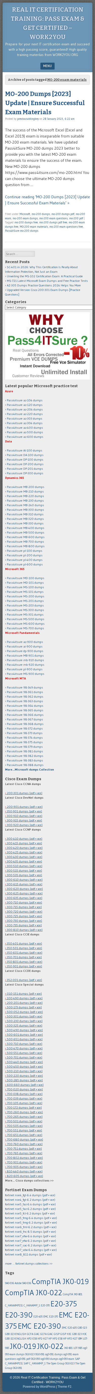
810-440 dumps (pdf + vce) (25, 1171)
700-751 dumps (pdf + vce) (24, 1148)
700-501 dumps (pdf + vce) (24, 1121)
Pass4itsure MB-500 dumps (25, 532)
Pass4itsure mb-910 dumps (25, 660)
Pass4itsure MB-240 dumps (25, 505)
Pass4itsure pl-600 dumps (25, 564)
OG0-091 (39, 1354)
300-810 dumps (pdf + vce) (25, 930)
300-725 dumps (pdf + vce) (24, 916)
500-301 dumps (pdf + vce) (24, 1016)
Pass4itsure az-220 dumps (25, 414)
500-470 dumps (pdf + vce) (25, 1048)
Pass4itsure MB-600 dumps (26, 537)
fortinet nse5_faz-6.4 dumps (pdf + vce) (30, 1204)
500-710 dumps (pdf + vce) (24, 1044)
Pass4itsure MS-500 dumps (25, 619)
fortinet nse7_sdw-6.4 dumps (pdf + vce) (31, 1250)
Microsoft (25, 214)
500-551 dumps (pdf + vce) (24, 1053)
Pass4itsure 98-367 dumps (25, 719)
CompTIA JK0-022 (33, 1292)
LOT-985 (77, 1348)
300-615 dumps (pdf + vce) (24, 884)
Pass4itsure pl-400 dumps (25, 560)
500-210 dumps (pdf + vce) (25, 1071)
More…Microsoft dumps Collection (29, 769)
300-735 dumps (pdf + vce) (24, 925)
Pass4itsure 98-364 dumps (25, 706)
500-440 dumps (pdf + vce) (25, 1062)
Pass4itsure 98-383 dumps (25, 760)
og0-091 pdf (23, 1359)
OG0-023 (29, 1354)
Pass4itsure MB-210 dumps (25, 491)
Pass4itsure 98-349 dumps (25, 687)
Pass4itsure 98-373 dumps (25, 733)
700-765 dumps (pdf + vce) (24, 1153)
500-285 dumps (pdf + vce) (25, 1080)
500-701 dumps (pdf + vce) (24, 1057)
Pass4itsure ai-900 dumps (25, 646)
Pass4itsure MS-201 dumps (25, 601)
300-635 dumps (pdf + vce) (24, 898)
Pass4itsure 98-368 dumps (25, 724)
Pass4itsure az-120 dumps (25, 405)
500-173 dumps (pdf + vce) (24, 1007)
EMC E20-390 (39, 1326)
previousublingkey (28, 119)
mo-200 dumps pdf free (53, 222)
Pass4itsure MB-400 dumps (25, 528)
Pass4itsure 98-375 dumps (25, 742)
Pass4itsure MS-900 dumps (25, 674)
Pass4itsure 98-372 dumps (25, 728)
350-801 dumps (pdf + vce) (24, 962)
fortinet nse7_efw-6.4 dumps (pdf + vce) (30, 1236)
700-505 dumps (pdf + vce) (25, 1126)
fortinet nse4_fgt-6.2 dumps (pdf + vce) (30, 1200)
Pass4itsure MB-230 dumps (25, 500)
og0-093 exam (66, 1359)
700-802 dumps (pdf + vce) (25, 1158)
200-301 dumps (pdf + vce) (24, 793)
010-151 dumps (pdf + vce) (24, 993)
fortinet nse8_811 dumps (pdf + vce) (28, 1254)
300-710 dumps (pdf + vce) (24, 902)
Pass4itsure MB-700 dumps (25, 541)
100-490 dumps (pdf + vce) (25, 998)
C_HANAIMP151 (14, 1305)
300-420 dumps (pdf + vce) (25, 848)
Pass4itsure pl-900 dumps (25, 669)
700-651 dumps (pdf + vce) (24, 1135)
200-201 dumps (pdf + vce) (25, 1003)
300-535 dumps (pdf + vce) (24, 875)
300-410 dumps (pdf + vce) (24, 838)
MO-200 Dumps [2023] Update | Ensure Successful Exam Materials (45, 103)
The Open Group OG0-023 (60, 1363)
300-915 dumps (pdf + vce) (24, 820)
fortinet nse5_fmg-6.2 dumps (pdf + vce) (31, 1222)
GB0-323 (82, 1327)
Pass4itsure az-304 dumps (25, 423)
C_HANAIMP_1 (32, 1305)
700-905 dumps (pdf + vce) (25, 1167)
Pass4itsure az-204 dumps (25, 409)
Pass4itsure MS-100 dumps (25, 587)
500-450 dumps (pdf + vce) (25, 1066)
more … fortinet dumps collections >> (28, 1263)
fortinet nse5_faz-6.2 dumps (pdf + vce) (30, 1209)
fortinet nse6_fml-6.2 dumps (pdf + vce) (30, 1227)
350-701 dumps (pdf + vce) (24, 957)
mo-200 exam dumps (25, 218)
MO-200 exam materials (34, 226)
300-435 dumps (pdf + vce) (24, 861)
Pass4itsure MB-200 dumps (25, 487)
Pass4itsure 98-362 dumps (25, 696)
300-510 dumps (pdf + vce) (24, 866)
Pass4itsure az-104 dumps (25, 400)
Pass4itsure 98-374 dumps (25, 737)
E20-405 (38, 1316)
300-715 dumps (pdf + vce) (24, 907)
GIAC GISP (53, 1334)
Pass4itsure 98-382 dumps (25, 756)
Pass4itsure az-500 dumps (25, 432)
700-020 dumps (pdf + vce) (25, 1089)
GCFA (30, 1334)
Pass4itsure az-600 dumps (25, 437)
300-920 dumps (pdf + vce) (25, 825)
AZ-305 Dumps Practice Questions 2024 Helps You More (44, 285)
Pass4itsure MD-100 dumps (25, 578)
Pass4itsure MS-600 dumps (26, 623)
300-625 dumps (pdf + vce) (25, 893)
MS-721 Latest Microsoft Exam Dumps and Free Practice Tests (47, 281)
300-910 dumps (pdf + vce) (24, 816)
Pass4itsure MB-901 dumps (25, 655)
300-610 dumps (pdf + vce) (25, 879)
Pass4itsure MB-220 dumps (25, 496)
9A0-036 (9, 1283)
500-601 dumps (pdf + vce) (25, 1034)
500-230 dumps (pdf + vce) (25, 1021)
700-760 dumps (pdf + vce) (25, 1144)
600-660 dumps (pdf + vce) (25, 1085)
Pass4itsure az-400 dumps (25, 427)
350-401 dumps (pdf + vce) (24, 943)
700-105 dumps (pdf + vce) (24, 1103)
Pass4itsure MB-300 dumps (25, 510)
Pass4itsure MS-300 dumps (25, 610)
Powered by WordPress (39, 1386)
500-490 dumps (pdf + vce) (25, 1030)
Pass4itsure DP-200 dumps (25, 464)
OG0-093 (35, 1359)
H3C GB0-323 (74, 1334)
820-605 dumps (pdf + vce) (25, 1176)
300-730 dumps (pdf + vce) (24, 920)
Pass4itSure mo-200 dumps (21, 230)
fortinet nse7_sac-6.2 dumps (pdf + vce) (30, 1245)
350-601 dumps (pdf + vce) (24, 952)
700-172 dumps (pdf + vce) (24, 1107)
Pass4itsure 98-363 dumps (25, 701)
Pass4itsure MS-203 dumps (25, 605)
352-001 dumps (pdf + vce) (24, 980)
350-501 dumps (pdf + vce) (24, 948)
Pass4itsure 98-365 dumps (25, 710)
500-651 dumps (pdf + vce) (25, 1039)
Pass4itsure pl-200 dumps (25, 555)
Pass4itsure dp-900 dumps (25, 651)
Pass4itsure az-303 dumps (24, 418)
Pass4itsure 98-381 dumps (25, 751)
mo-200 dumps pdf (62, 214)
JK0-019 (23, 1346)
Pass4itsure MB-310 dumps (25, 514)
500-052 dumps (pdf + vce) (25, 1012)
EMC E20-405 (69, 1327)
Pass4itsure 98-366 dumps (25, 715)
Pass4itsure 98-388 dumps (25, 765)
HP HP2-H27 (70, 1338)
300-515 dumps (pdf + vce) (24, 870)
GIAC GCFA (40, 1334)
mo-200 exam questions (53, 218)
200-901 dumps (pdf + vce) (25, 807)
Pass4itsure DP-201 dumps (25, 468)
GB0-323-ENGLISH (15, 1334)
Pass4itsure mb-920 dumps (25, 664)
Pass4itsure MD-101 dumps (25, 582)
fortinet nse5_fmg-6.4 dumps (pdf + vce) (31, 1218)
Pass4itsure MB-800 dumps (26, 546)
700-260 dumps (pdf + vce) (25, 1112)
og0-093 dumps (49, 1359)
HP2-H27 (42, 1338)
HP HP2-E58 (55, 1338)
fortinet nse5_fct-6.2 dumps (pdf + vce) (30, 1213)
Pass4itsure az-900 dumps (25, 642)
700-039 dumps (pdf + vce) (24, 1098)
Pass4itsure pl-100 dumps (24, 551)
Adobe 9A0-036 (23, 1283)
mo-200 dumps (41, 214)
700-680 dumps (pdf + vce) (25, 1139)
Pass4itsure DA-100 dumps (25, 455)
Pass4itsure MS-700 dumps (25, 628)
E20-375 (63, 1303)
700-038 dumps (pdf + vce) (25, 1094)
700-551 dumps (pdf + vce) (24, 1130)
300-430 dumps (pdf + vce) (24, 857)
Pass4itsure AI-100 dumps (24, 450)
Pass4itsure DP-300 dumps (25, 473)
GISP (63, 1334)
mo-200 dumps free (26, 222)
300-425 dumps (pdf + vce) (24, 852)
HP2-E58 (32, 1338)
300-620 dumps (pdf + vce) (25, 889)
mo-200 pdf (76, 218)
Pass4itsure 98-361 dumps (25, 692)
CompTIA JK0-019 (60, 1281)
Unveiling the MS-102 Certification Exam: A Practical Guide (45, 276)
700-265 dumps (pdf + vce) (25, 1116)
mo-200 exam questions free (66, 226)
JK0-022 (50, 1346)
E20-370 (45, 1305)
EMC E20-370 (50, 1316)
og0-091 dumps (54, 1354)
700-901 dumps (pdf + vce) (24, 1162)
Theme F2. (65, 1386)
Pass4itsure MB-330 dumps (25, 523)
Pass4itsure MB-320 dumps (25, 519)
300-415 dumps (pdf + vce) (24, 843)
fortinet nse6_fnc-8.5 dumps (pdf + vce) (30, 1231)
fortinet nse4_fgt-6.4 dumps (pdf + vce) (30, 1195)
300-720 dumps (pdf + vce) (24, 911)
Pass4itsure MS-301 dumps (25, 614)
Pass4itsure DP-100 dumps (25, 459)
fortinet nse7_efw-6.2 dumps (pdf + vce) (30, 1241)
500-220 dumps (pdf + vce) (25, 1075)
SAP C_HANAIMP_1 (35, 1363)
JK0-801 (68, 1348)
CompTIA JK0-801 (72, 1294)
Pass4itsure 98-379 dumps (25, 747)
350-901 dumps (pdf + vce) (24, 811)
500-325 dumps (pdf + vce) (24, 1025)
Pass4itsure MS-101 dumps (25, 592)
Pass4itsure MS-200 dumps (25, 596)
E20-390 (19, 1315)
